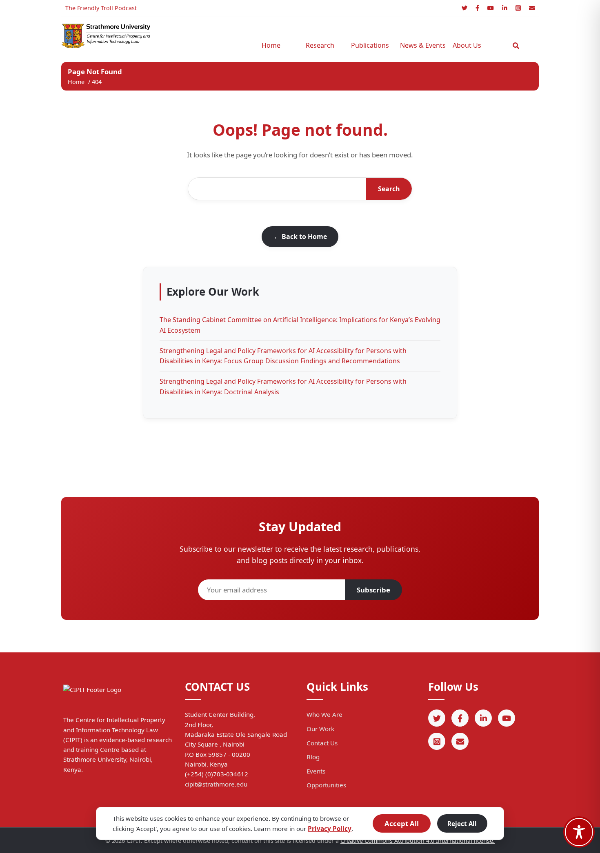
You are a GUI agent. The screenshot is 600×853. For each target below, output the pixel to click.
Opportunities (326, 785)
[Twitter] (464, 8)
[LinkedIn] (504, 8)
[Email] (532, 8)
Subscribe (373, 589)
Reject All (462, 824)
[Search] (516, 46)
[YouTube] (490, 8)
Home (271, 45)
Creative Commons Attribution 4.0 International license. (417, 840)
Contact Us (322, 743)
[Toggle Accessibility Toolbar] (579, 832)
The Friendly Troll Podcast (101, 8)
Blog (313, 757)
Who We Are (324, 714)
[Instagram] (518, 8)
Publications (370, 45)
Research (320, 45)
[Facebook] (477, 8)
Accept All (401, 823)
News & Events (420, 45)
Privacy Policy (329, 828)
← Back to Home (300, 236)
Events (316, 771)
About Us (467, 45)
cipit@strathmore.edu (216, 784)
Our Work (320, 729)
